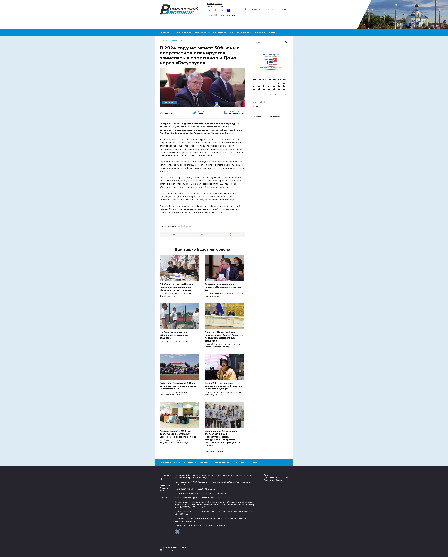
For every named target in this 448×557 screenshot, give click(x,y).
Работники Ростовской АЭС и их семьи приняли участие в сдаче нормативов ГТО (178, 386)
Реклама (256, 9)
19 (264, 92)
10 (254, 89)
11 (259, 89)
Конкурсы (260, 32)
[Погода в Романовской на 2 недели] (274, 116)
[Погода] (257, 116)
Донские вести (183, 32)
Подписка (281, 9)
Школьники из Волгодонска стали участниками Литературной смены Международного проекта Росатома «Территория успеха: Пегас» (222, 438)
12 (264, 89)
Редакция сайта (223, 462)
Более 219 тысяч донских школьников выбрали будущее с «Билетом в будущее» (223, 386)
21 (274, 92)
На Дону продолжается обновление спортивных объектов (174, 335)
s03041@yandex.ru (215, 6)
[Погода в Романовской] (267, 114)
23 (284, 92)
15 (279, 89)
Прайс (177, 462)
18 (259, 92)
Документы (190, 462)
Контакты (268, 9)
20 (269, 92)
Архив (272, 32)
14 (274, 89)
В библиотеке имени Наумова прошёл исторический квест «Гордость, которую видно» (177, 287)
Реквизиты (205, 462)
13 (269, 89)
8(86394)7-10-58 (214, 4)
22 (279, 92)
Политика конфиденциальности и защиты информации (200, 525)
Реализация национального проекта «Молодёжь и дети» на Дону (223, 287)
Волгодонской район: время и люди (214, 32)
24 (254, 95)
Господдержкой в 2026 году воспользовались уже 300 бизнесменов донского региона (178, 434)
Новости (164, 32)
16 (284, 89)
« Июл (256, 106)
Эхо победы (242, 32)
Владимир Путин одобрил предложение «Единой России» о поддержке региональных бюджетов (224, 336)
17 (254, 92)
